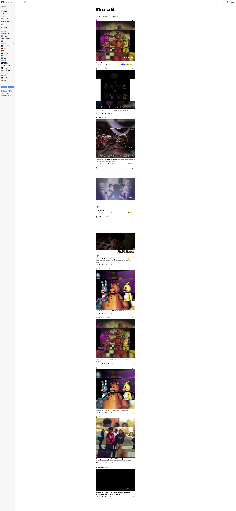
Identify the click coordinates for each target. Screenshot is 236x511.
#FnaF (118, 311)
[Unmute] (98, 107)
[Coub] (2, 2)
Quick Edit (112, 311)
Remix (123, 64)
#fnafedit (107, 111)
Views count (116, 16)
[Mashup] (7, 41)
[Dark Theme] (223, 2)
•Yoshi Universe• (101, 268)
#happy (98, 262)
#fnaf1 (126, 111)
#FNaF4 (98, 361)
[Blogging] (7, 36)
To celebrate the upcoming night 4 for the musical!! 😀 (112, 259)
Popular (4, 9)
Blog (5, 90)
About (2, 90)
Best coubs (5, 13)
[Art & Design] (7, 53)
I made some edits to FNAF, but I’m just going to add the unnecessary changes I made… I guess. (113, 493)
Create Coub (29, 2)
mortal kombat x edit (111, 160)
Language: (5, 93)
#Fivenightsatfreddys (102, 460)
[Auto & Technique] (7, 78)
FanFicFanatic (100, 216)
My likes (5, 25)
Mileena (99, 117)
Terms (2, 91)
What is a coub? (6, 21)
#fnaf (133, 160)
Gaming (127, 64)
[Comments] (103, 64)
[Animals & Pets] (7, 33)
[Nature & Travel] (7, 70)
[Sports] (7, 60)
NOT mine (99, 62)
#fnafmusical (107, 260)
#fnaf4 (113, 111)
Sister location (100, 210)
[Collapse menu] (15, 509)
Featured (5, 11)
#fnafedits (106, 311)
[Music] (7, 58)
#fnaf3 (117, 111)
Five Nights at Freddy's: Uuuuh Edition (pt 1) (109, 459)
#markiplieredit (126, 260)
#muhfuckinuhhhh (115, 460)
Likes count (106, 16)
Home (4, 6)
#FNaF (129, 460)
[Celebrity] (7, 68)
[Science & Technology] (7, 63)
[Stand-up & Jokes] (7, 38)
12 (133, 212)
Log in (232, 2)
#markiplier (99, 260)
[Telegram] (11, 87)
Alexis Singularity (101, 416)
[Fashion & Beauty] (7, 73)
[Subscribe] (13, 43)
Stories (4, 16)
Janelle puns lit (101, 467)
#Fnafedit (118, 260)
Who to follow (6, 18)
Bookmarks (5, 27)
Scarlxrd (99, 68)
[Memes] (7, 80)
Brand (10, 90)
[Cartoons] (7, 51)
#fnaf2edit (99, 311)
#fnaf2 (122, 111)
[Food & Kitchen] (7, 65)
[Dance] (7, 75)
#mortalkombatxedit (108, 161)
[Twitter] (4, 87)
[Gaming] (7, 48)
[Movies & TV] (7, 46)
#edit (113, 260)
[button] (153, 16)
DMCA (12, 91)
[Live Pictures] (7, 55)
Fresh (123, 16)
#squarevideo (100, 111)
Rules (9, 91)
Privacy (5, 91)
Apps (8, 90)
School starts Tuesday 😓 (104, 360)
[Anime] (7, 43)
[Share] (132, 20)
